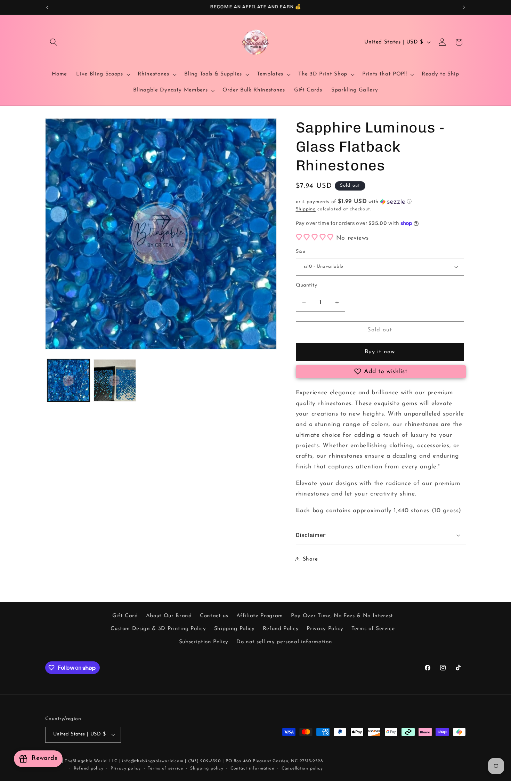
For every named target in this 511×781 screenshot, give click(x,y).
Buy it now (380, 351)
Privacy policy (126, 768)
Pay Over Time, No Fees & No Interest (342, 616)
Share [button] (310, 559)
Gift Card (125, 616)
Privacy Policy (325, 628)
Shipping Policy (234, 628)
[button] (53, 42)
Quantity (306, 285)
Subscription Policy (204, 642)
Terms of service (165, 768)
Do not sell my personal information (284, 642)
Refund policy (89, 768)
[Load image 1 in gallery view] (68, 380)
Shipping (306, 209)
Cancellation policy (302, 768)
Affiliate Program (259, 616)
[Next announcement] (464, 7)
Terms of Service (373, 628)
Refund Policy (281, 628)
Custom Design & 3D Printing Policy (158, 628)
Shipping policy (207, 768)
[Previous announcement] (47, 7)
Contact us (214, 616)
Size (301, 251)
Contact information (252, 768)
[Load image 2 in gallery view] (115, 380)
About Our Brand (169, 616)
